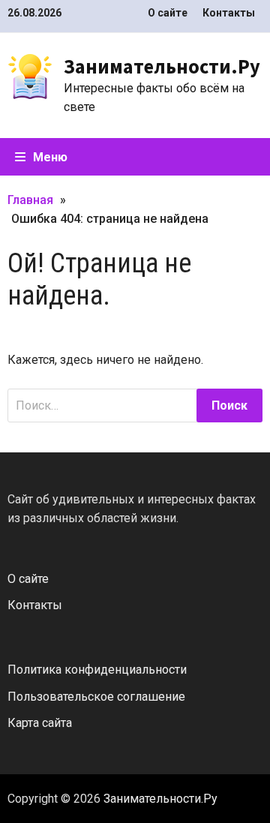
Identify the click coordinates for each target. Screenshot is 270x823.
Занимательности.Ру (162, 66)
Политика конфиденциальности (97, 669)
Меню (50, 157)
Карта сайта (40, 723)
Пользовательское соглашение (96, 696)
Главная (30, 200)
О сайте (168, 13)
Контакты (228, 13)
